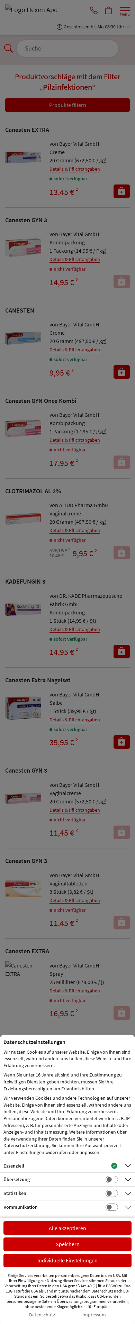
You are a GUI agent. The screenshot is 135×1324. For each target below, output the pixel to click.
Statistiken (14, 1193)
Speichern (68, 1244)
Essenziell (13, 1166)
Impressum (94, 1315)
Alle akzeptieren (67, 1228)
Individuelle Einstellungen (67, 1260)
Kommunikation (20, 1207)
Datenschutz (42, 1315)
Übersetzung (16, 1179)
